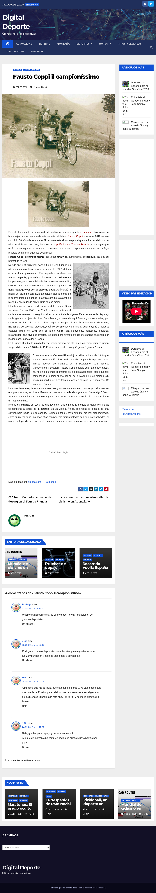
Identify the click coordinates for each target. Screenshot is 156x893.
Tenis (48, 796)
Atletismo (13, 796)
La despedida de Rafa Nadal (58, 802)
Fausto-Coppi (40, 87)
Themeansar (100, 888)
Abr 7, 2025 (17, 814)
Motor (104, 43)
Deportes (83, 43)
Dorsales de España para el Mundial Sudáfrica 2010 (135, 86)
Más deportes (101, 796)
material (37, 51)
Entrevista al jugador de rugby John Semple (140, 100)
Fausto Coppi (75, 236)
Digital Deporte (21, 867)
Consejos (24, 796)
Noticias (22, 560)
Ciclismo (17, 70)
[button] (151, 47)
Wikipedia (51, 482)
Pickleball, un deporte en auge (95, 804)
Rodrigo (27, 604)
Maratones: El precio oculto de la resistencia (20, 810)
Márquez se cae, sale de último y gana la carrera (135, 125)
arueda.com (34, 482)
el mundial (86, 232)
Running (44, 43)
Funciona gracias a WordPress (64, 888)
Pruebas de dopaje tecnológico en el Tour (58, 569)
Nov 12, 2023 (93, 809)
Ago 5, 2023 (130, 814)
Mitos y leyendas (130, 43)
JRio (24, 641)
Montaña (63, 43)
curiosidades (15, 51)
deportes (98, 555)
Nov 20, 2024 (55, 809)
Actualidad (24, 43)
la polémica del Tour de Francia (71, 244)
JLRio (31, 515)
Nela (24, 677)
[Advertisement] (139, 186)
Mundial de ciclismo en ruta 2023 (18, 568)
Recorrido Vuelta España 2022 (95, 568)
